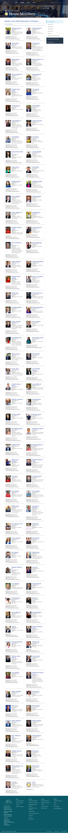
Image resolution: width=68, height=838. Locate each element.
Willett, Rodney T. (36, 735)
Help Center (65, 2)
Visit (16, 2)
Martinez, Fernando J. (17, 399)
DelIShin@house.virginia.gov (33, 607)
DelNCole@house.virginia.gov (34, 147)
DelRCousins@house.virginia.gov (13, 176)
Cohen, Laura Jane (37, 120)
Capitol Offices (50, 28)
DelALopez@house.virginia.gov (34, 393)
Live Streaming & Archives (34, 813)
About (34, 2)
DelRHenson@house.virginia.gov (34, 302)
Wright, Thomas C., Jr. (17, 766)
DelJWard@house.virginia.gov (34, 701)
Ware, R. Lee (15, 705)
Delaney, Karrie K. (16, 181)
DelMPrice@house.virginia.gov (13, 533)
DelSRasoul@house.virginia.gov (34, 533)
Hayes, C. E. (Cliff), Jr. (37, 276)
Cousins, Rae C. (15, 167)
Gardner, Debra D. (37, 227)
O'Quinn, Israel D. (37, 476)
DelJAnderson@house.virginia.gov (14, 38)
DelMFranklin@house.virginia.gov (13, 238)
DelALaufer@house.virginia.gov (13, 379)
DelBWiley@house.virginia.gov (13, 746)
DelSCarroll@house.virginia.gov (13, 115)
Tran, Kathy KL (15, 672)
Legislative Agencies (58, 808)
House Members (51, 21)
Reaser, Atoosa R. (16, 538)
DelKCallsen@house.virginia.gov (34, 84)
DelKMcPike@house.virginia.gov (13, 454)
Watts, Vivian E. (36, 705)
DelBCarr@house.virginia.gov (34, 99)
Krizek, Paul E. (36, 353)
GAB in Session (32, 811)
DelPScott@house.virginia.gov (13, 593)
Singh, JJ (14, 626)
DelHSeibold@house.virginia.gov (34, 593)
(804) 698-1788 (7, 820)
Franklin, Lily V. (36, 212)
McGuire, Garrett (36, 414)
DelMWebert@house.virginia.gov (13, 731)
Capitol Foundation (20, 806)
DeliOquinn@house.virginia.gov (34, 486)
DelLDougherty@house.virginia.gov (35, 191)
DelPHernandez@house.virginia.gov (14, 317)
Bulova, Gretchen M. (17, 74)
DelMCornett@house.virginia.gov (34, 162)
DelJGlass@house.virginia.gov (34, 252)
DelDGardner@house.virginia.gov (34, 237)
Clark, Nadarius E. (16, 120)
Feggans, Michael (36, 196)
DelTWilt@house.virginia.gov (34, 761)
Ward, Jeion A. (36, 691)
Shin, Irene (35, 598)
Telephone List (50, 26)
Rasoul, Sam (35, 523)
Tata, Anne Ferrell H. (17, 641)
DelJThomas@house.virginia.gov (34, 651)
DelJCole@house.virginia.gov (13, 147)
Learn (28, 2)
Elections (30, 817)
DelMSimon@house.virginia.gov (13, 622)
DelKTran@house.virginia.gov (13, 682)
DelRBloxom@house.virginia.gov (34, 69)
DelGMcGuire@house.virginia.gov (34, 424)
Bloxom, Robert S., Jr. (37, 59)
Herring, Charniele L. (37, 307)
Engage (22, 2)
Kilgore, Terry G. (16, 353)
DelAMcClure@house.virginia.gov (13, 424)
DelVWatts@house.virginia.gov (34, 715)
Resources (31, 815)
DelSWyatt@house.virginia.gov (34, 776)
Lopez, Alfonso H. (36, 384)
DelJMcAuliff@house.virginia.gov (34, 409)
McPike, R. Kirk (16, 444)
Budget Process (44, 808)
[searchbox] (25, 24)
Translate (52, 2)
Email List (49, 33)
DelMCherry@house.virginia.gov (34, 116)
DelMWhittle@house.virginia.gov (34, 731)
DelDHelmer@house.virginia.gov (13, 302)
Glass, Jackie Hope (37, 242)
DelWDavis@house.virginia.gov (34, 176)
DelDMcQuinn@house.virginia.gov (34, 455)
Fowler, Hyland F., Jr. (17, 212)
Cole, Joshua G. (15, 136)
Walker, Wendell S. (16, 691)
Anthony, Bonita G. (37, 28)
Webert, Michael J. (16, 720)
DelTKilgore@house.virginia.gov (13, 364)
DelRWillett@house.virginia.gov (34, 745)
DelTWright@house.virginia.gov (13, 777)
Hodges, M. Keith (16, 321)
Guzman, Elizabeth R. (38, 261)
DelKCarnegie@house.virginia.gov (14, 101)
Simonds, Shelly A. (37, 612)
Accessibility (63, 831)
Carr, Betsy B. (35, 89)
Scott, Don (35, 567)
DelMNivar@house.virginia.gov (13, 486)
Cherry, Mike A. (36, 105)
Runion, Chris (35, 552)
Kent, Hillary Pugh (16, 337)
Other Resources (50, 42)
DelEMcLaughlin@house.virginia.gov (14, 440)
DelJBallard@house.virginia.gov (13, 69)
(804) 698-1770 (7, 824)
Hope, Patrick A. (36, 321)
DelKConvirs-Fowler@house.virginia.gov (15, 162)
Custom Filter (50, 24)
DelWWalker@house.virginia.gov (13, 701)
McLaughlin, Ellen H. (17, 428)
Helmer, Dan (15, 293)
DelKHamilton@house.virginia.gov (14, 288)
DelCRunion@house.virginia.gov (34, 562)
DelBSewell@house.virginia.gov (13, 607)
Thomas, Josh (35, 641)
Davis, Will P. (35, 167)
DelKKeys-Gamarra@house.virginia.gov (35, 347)
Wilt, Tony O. (35, 751)
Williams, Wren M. (16, 751)
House (55, 802)
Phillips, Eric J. (15, 506)
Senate (55, 804)
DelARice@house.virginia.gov (13, 562)
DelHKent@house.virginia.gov (13, 349)
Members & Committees (12, 11)
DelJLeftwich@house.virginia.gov (14, 394)
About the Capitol (19, 802)
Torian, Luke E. (36, 656)
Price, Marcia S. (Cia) (17, 523)
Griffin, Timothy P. (16, 261)
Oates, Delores (15, 491)
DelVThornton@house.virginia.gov (14, 668)
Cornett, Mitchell (36, 151)
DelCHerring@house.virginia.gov (34, 317)
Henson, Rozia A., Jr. (37, 293)
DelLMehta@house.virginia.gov (13, 470)
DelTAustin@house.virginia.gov (34, 54)
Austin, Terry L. (36, 43)
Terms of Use (56, 831)
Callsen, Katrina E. (37, 74)
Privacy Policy (49, 831)
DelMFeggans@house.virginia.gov (34, 206)
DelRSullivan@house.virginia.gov (34, 637)
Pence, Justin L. (36, 491)
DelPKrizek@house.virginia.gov (34, 363)
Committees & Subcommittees (53, 39)
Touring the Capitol (20, 800)
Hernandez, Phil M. (17, 307)
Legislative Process (45, 800)
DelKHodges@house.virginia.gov (13, 333)
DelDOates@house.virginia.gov (13, 501)
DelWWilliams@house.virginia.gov (14, 761)
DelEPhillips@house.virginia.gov (13, 516)
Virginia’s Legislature (58, 800)
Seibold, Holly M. (36, 583)
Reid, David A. (36, 538)
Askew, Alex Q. (15, 43)
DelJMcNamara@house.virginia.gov (35, 439)
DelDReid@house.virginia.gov (34, 547)
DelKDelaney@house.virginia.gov (13, 191)
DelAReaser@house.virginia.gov (13, 547)
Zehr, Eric (14, 782)
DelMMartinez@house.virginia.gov (14, 409)
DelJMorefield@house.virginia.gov (34, 471)
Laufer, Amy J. (15, 368)
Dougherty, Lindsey (37, 181)
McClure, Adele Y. (16, 414)
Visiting (17, 804)
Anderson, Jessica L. (17, 28)
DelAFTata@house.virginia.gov (13, 651)
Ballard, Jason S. (16, 59)
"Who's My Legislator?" (33, 800)
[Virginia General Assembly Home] (5, 2)
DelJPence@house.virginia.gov (34, 501)
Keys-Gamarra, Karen (38, 337)
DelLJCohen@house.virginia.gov (34, 130)
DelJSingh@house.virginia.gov (13, 636)
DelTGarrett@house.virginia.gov (13, 257)
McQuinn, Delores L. (37, 444)
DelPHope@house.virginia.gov (34, 331)
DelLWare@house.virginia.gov (13, 716)
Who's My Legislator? (58, 2)
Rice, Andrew (15, 552)
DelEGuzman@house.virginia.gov (34, 271)
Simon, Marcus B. (16, 612)
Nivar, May (14, 476)
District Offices (50, 31)
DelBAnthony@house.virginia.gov (34, 38)
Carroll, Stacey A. (16, 105)
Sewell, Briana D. (16, 598)
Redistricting (31, 819)
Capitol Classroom (44, 806)
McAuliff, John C (36, 399)
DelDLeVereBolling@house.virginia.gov (35, 379)
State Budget (56, 806)
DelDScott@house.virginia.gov (34, 577)
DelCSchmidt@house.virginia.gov (14, 579)
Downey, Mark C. (16, 196)
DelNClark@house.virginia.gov (13, 132)
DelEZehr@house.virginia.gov (13, 792)
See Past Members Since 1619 (53, 35)
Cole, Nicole (35, 136)
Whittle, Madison (36, 720)
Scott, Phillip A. (16, 583)
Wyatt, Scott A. (36, 766)
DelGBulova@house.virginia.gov (13, 84)
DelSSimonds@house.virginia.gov (34, 622)
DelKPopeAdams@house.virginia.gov (35, 519)
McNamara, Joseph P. (37, 428)
